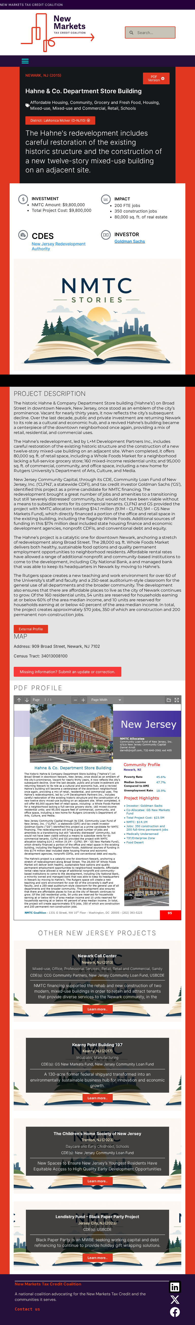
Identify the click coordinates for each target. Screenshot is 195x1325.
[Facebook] (175, 1312)
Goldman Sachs (130, 241)
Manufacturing (106, 1057)
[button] (25, 61)
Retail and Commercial (131, 968)
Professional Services (82, 968)
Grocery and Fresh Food (117, 102)
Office (57, 968)
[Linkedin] (175, 1287)
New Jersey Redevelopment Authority (59, 246)
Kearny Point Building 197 (97, 1044)
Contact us (27, 1309)
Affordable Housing (49, 102)
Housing (151, 102)
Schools (128, 108)
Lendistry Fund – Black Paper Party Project (97, 1216)
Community (81, 102)
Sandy (157, 968)
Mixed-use (40, 108)
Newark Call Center (97, 955)
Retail (113, 108)
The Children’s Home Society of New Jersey (97, 1133)
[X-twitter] (175, 1300)
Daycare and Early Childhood (90, 1146)
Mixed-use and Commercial (79, 108)
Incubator (84, 1057)
